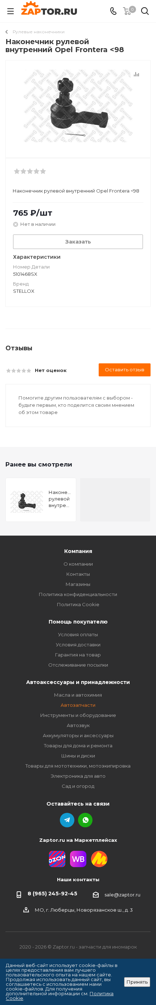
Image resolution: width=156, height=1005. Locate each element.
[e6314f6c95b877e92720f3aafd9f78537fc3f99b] (78, 105)
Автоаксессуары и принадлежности (78, 682)
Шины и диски (78, 756)
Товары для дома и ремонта (78, 745)
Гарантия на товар (78, 655)
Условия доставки (78, 644)
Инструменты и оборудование (78, 715)
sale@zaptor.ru (122, 895)
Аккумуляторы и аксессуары (78, 735)
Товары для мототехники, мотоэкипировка (78, 766)
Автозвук (78, 725)
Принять (137, 982)
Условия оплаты (78, 634)
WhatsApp (85, 820)
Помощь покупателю (78, 622)
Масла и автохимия (78, 695)
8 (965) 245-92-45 (52, 893)
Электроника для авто (78, 776)
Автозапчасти (78, 705)
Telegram (67, 820)
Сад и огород (78, 786)
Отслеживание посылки (78, 665)
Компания (78, 551)
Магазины (78, 584)
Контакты (78, 574)
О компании (78, 564)
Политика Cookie (78, 604)
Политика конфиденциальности (78, 594)
